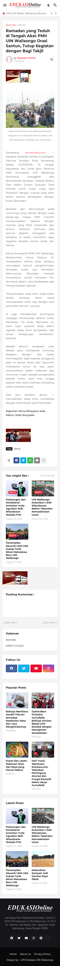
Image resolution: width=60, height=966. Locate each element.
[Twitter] (23, 460)
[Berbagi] (51, 59)
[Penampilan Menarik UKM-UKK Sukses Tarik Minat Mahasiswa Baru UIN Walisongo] (17, 859)
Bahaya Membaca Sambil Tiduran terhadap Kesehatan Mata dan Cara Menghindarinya (17, 719)
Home (13, 954)
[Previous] (51, 13)
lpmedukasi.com (35, 152)
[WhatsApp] (30, 460)
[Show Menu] (4, 5)
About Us (25, 954)
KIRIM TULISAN (15, 645)
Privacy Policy (42, 954)
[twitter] (24, 668)
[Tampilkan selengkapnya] (44, 460)
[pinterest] (41, 938)
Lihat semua (47, 475)
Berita (22, 25)
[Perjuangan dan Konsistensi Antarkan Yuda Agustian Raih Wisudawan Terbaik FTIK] (17, 816)
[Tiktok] (11, 674)
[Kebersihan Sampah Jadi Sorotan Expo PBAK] (43, 859)
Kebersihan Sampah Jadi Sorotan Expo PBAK (40, 875)
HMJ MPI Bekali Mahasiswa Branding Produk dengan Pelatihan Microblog (27, 13)
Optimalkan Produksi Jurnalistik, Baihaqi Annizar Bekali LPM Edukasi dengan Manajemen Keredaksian (42, 722)
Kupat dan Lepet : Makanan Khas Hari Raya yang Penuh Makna (17, 765)
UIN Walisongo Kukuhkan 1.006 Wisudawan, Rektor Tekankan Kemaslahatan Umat (42, 507)
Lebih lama (49, 622)
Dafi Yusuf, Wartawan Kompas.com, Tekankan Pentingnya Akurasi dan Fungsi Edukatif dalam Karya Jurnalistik (41, 773)
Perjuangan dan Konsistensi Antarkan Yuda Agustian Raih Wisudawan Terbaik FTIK (16, 507)
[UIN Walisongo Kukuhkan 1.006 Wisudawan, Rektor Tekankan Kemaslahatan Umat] (43, 816)
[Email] (37, 460)
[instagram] (48, 668)
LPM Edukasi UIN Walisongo (37, 959)
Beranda (11, 25)
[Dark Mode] (48, 5)
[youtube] (36, 668)
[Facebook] (17, 460)
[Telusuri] (55, 5)
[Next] (56, 13)
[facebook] (11, 668)
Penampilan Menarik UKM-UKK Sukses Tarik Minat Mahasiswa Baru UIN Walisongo (17, 550)
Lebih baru (10, 622)
